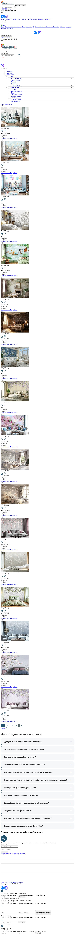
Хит (12, 76)
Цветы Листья (15, 101)
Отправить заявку (20, 5)
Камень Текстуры (16, 85)
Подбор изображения (39, 19)
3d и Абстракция (16, 78)
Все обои (10, 73)
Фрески (13, 19)
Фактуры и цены (27, 19)
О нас (2, 19)
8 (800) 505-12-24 (6, 9)
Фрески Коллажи (16, 91)
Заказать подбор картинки (43, 912)
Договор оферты (6, 879)
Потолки (13, 98)
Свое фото (49, 27)
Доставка (3, 28)
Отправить (4, 852)
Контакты (49, 19)
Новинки (10, 71)
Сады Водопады (16, 99)
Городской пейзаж (16, 94)
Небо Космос (15, 87)
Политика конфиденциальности (15, 853)
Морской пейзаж (16, 96)
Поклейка (56, 27)
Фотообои (8, 19)
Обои (2, 865)
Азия (12, 93)
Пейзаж (13, 89)
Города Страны (15, 80)
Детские (13, 82)
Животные (14, 84)
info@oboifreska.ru (17, 882)
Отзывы (18, 19)
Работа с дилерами (65, 27)
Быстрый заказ (5, 138)
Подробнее (13, 138)
